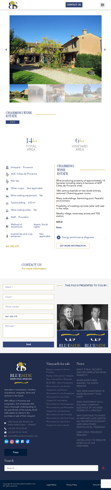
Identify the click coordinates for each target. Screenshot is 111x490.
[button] (102, 5)
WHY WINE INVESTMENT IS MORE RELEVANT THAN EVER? (90, 394)
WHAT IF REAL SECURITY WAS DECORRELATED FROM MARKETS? (91, 372)
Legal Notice (51, 485)
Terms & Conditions (100, 485)
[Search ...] (51, 468)
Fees (59, 227)
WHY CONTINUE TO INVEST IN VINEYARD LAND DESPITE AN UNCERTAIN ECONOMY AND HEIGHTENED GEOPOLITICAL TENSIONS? (91, 421)
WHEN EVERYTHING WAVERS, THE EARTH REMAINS (87, 383)
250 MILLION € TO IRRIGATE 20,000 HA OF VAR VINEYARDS (91, 443)
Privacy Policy (71, 485)
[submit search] (103, 468)
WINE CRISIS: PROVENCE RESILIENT (89, 434)
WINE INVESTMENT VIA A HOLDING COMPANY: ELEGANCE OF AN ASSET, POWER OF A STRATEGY (90, 406)
